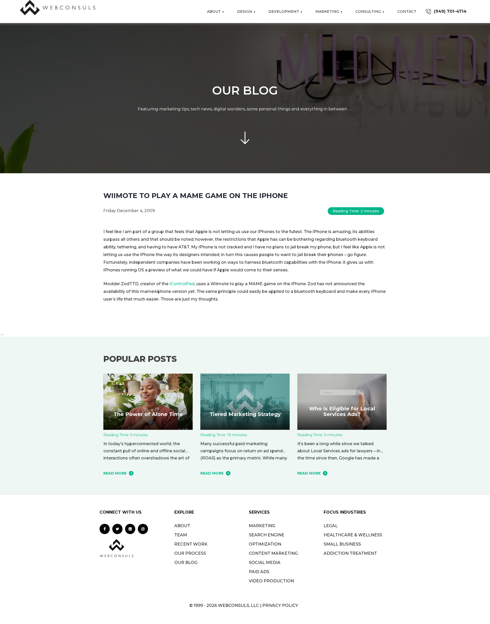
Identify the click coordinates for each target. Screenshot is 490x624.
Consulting (369, 11)
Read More (115, 473)
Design (245, 11)
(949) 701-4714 (450, 11)
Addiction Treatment (350, 553)
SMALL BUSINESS (342, 544)
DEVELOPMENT (284, 11)
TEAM (180, 535)
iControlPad (181, 283)
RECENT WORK (190, 544)
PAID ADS (259, 571)
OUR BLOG (186, 562)
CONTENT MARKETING (273, 553)
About (214, 11)
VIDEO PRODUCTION (271, 581)
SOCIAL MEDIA (264, 562)
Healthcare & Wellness (353, 535)
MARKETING (262, 525)
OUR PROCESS (190, 553)
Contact (406, 11)
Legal (331, 525)
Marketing (327, 11)
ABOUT (182, 525)
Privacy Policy (280, 605)
